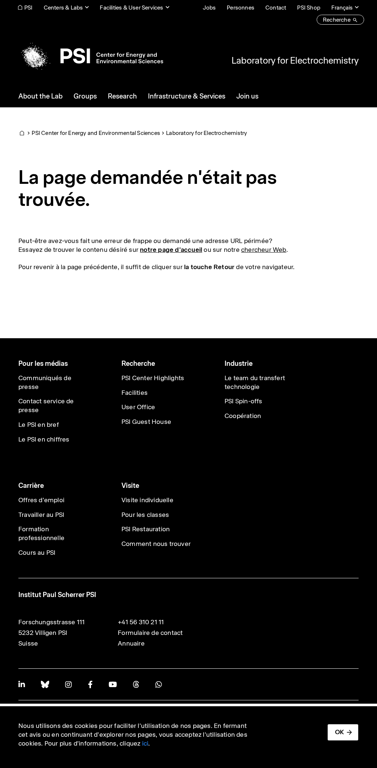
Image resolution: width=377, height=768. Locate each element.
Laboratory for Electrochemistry (295, 60)
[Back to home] (90, 56)
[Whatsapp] (158, 684)
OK (339, 732)
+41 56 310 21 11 (141, 622)
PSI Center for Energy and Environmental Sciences (96, 133)
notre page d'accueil (171, 249)
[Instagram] (68, 684)
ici (145, 743)
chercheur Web (263, 249)
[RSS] (136, 684)
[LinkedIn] (21, 684)
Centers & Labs (63, 7)
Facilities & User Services (131, 7)
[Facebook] (90, 684)
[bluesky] (45, 684)
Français (342, 7)
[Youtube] (113, 684)
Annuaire (131, 643)
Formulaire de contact (150, 632)
